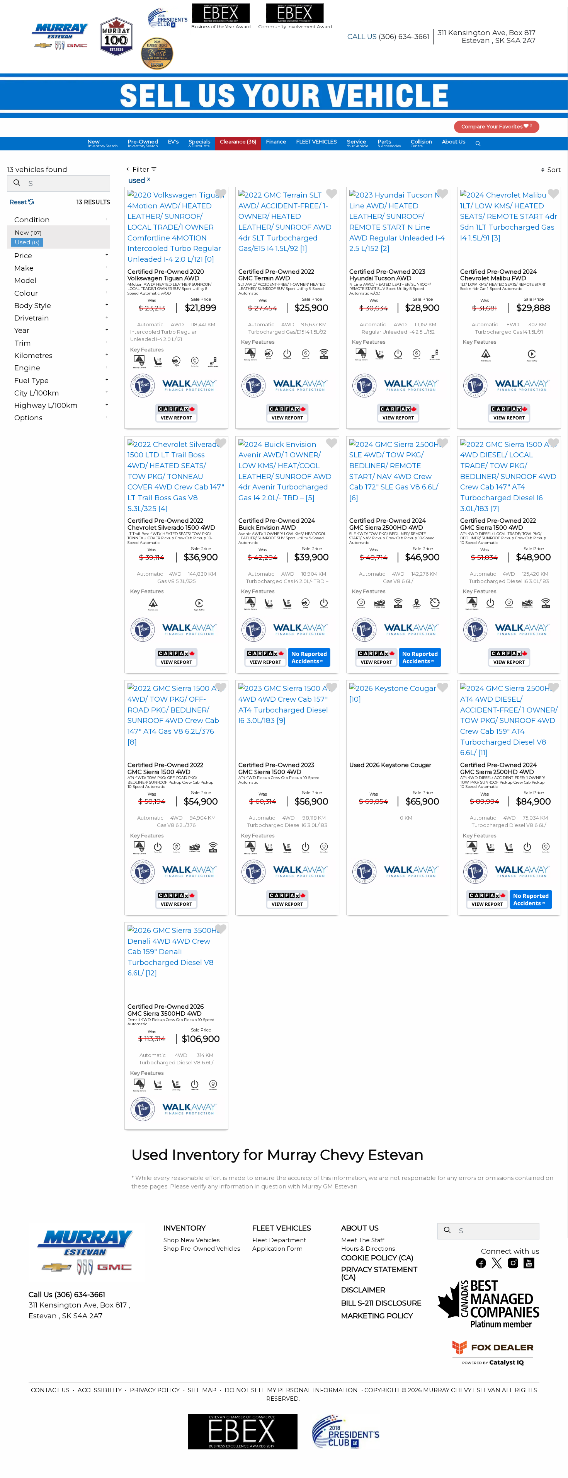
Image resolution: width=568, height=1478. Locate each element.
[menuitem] (61, 232)
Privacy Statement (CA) (379, 1273)
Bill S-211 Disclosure (381, 1303)
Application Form (277, 1248)
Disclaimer (363, 1290)
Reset (19, 202)
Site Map (203, 1390)
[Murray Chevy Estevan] (61, 36)
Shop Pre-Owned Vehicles (201, 1248)
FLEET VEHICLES (281, 1228)
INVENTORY (184, 1228)
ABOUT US (360, 1228)
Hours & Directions (368, 1248)
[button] (103, 143)
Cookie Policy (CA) (377, 1258)
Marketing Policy (377, 1316)
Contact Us (51, 1390)
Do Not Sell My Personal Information (291, 1390)
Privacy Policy (155, 1390)
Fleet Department (279, 1240)
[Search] (16, 183)
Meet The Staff (362, 1240)
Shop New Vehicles (191, 1240)
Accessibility (100, 1390)
